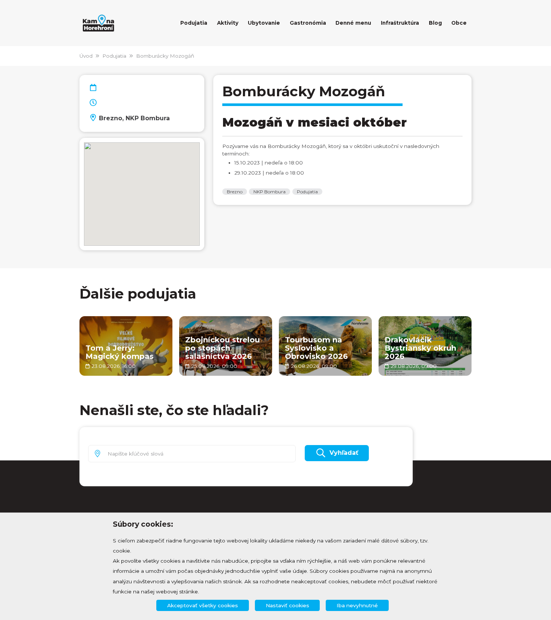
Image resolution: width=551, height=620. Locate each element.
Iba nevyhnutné (357, 605)
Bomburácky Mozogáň (165, 56)
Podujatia (114, 56)
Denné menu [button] (353, 23)
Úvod (86, 56)
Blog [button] (435, 23)
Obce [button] (459, 23)
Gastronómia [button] (308, 23)
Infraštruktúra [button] (400, 23)
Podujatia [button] (193, 23)
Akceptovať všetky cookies (202, 605)
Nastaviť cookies (287, 605)
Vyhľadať (343, 452)
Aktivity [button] (227, 23)
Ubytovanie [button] (264, 23)
